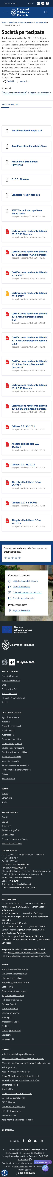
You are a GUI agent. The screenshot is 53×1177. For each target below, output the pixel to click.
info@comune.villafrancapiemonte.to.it (25, 874)
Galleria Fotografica (10, 830)
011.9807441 (12, 861)
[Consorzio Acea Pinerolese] (7, 195)
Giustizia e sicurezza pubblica (14, 752)
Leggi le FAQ (7, 986)
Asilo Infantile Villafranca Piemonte (17, 1119)
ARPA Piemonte (9, 1115)
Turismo (5, 774)
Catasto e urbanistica (11, 739)
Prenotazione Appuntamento (15, 991)
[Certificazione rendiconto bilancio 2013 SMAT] (7, 293)
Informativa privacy (10, 1013)
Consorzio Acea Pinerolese (26, 195)
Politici (4, 702)
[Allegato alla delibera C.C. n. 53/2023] (7, 520)
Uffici (4, 684)
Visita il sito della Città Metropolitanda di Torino (23, 1058)
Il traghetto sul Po (10, 1084)
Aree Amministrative (11, 680)
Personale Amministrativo (13, 697)
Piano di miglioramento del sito (15, 982)
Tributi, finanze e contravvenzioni (16, 769)
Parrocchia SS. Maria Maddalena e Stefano (21, 1080)
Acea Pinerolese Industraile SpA (16, 1071)
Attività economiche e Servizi (15, 839)
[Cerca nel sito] (45, 12)
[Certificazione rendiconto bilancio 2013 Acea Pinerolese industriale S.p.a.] (7, 337)
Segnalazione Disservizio (13, 995)
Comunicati (7, 797)
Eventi (4, 817)
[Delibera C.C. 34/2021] (7, 426)
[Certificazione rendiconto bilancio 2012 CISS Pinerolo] (7, 231)
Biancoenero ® (21, 1166)
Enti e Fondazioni (9, 693)
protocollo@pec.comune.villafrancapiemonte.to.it (29, 871)
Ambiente (6, 721)
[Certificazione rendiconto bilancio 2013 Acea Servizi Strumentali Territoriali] (7, 361)
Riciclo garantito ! (9, 1067)
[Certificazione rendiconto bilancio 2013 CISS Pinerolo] (7, 385)
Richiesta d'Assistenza (12, 999)
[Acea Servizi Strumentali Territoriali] (7, 162)
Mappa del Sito (8, 1039)
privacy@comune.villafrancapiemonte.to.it (27, 952)
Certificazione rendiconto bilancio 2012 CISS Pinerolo (29, 232)
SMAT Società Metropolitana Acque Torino (27, 211)
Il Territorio (6, 826)
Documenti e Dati (9, 689)
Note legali (6, 1017)
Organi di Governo (10, 676)
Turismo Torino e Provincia (13, 1106)
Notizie (5, 793)
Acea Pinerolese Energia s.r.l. (27, 130)
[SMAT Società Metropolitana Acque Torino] (7, 210)
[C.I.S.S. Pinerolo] (7, 179)
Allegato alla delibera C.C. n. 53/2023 (26, 521)
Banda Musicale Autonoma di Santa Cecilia (21, 1076)
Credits (5, 1026)
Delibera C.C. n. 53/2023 (24, 502)
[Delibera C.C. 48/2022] (7, 464)
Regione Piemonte (10, 3)
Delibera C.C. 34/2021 (23, 426)
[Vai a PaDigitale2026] (18, 662)
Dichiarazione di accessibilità (14, 973)
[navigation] (5, 12)
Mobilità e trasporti (10, 761)
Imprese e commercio (11, 756)
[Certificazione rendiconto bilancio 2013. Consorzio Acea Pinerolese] (7, 406)
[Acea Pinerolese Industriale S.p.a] (7, 146)
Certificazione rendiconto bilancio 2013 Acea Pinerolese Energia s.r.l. (29, 317)
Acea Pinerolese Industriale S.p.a (29, 146)
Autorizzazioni (8, 734)
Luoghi (5, 821)
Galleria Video (8, 834)
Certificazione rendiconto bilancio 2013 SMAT (29, 294)
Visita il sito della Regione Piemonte (18, 1054)
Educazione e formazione (13, 747)
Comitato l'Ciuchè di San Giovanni (17, 1093)
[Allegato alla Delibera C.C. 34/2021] (7, 444)
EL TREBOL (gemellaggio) (13, 1097)
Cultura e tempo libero (12, 743)
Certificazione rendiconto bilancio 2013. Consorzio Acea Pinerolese (29, 407)
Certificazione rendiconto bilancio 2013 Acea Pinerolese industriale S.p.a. (29, 341)
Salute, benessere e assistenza (15, 765)
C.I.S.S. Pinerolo (20, 179)
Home (4, 22)
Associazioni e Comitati (12, 843)
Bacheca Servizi (9, 1004)
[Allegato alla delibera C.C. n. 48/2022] (7, 482)
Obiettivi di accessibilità (12, 978)
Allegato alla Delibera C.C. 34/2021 (25, 445)
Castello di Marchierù (11, 1111)
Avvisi (4, 802)
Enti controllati (42, 22)
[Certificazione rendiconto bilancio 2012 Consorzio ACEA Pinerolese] (7, 252)
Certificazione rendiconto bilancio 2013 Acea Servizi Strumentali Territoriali (29, 364)
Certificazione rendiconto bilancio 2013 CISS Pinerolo (29, 386)
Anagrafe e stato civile (12, 726)
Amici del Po (7, 1089)
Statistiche (6, 1034)
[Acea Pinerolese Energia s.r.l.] (7, 130)
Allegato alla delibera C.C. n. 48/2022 (26, 483)
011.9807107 (11, 857)
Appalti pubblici (8, 730)
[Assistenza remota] (30, 1159)
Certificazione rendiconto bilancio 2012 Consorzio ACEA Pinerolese (29, 253)
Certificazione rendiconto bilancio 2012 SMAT (29, 273)
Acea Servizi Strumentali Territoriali (25, 163)
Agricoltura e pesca (10, 717)
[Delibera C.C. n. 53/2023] (7, 503)
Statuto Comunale (10, 1008)
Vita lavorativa (8, 778)
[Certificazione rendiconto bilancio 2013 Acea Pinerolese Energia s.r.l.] (7, 313)
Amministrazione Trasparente (21, 22)
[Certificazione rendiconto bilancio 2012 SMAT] (7, 272)
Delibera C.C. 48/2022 (23, 464)
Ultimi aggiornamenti (11, 1030)
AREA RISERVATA (26, 1173)
